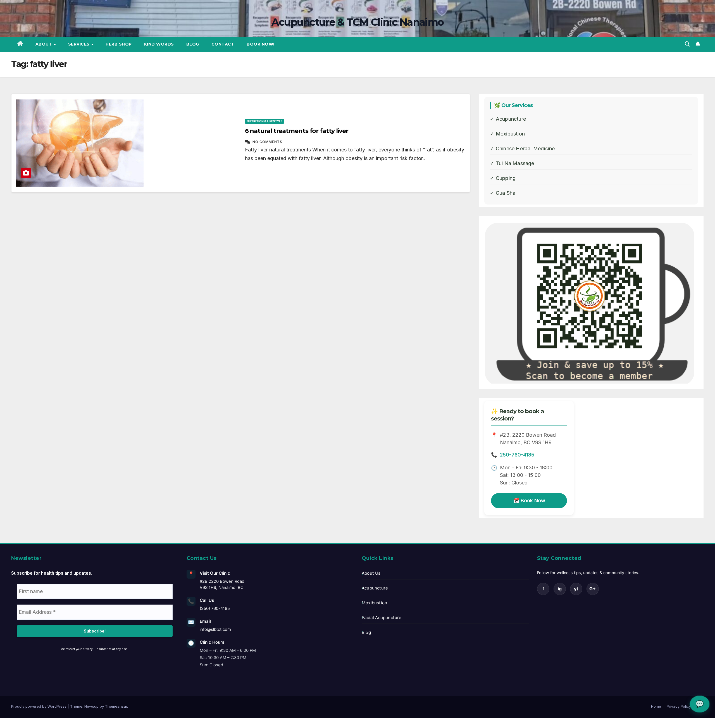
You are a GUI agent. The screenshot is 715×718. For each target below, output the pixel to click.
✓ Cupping (503, 178)
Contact (223, 44)
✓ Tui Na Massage (512, 163)
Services (79, 44)
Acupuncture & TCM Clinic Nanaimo (357, 22)
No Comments (267, 142)
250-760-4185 (517, 455)
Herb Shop (119, 44)
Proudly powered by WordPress (39, 706)
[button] (687, 44)
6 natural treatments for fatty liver (296, 131)
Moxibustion (374, 602)
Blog (192, 44)
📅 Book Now (529, 500)
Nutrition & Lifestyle (264, 121)
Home (656, 706)
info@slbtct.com (215, 629)
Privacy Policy (679, 706)
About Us (371, 573)
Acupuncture (375, 588)
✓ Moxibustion (507, 134)
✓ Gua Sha (502, 193)
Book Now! (261, 44)
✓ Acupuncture (508, 119)
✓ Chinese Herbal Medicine (522, 148)
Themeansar (116, 706)
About (44, 44)
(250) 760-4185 (215, 608)
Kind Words (159, 44)
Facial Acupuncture (382, 617)
